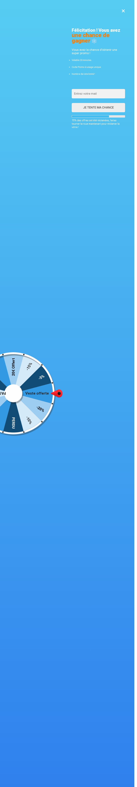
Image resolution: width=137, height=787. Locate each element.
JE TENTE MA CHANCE (98, 107)
